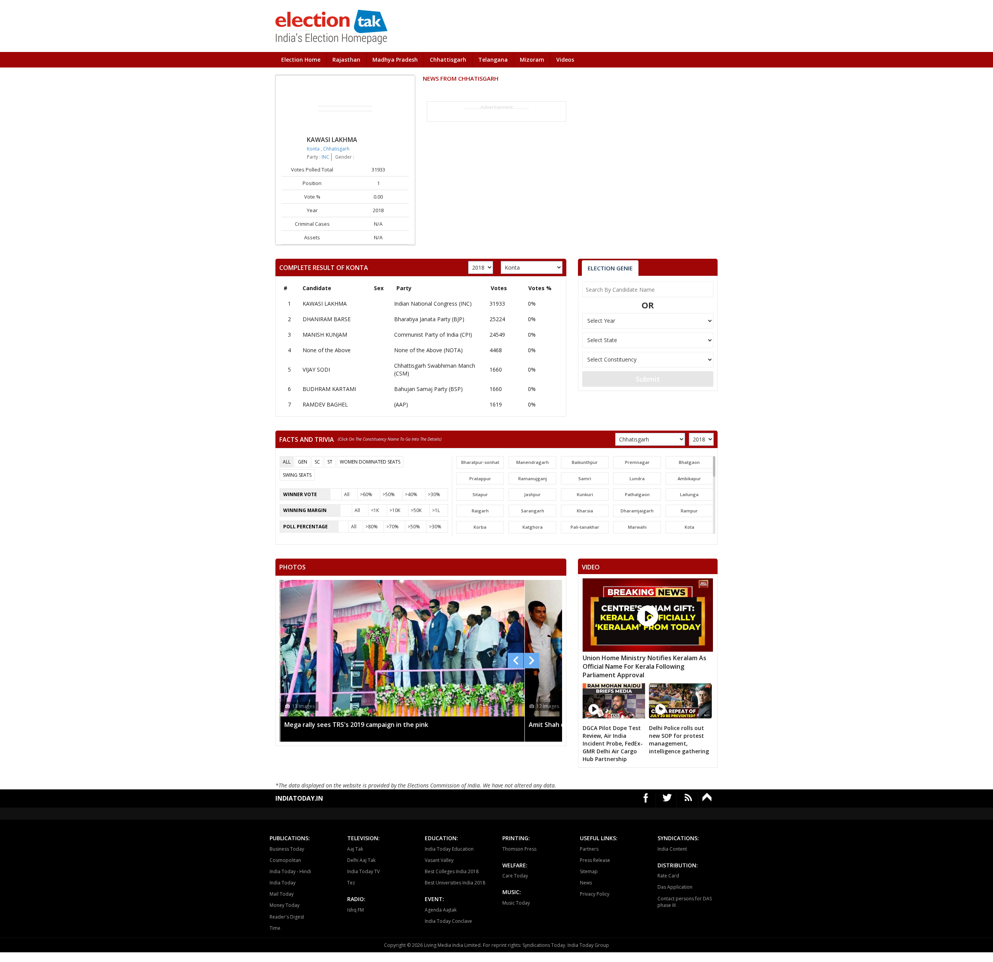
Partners (589, 849)
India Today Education (449, 849)
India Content (672, 849)
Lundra (637, 478)
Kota (689, 527)
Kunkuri (585, 494)
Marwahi (637, 527)
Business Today (287, 849)
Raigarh (480, 511)
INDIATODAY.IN (299, 798)
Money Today (284, 905)
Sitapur (480, 494)
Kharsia (585, 511)
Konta (314, 148)
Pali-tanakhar (585, 527)
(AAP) (401, 404)
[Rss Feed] (688, 800)
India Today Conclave (448, 921)
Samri (584, 478)
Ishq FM (355, 910)
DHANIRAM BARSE (327, 319)
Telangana (493, 59)
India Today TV (363, 871)
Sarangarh (532, 511)
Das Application (674, 887)
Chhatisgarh (336, 148)
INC (325, 157)
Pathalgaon (637, 494)
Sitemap (589, 871)
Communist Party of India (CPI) (433, 334)
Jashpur (532, 494)
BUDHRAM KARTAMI (329, 389)
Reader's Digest (287, 917)
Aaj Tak (355, 849)
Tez (351, 882)
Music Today (516, 903)
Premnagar (637, 462)
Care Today (515, 875)
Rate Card (668, 875)
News (586, 882)
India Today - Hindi (290, 871)
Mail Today (282, 894)
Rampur (689, 511)
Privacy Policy (594, 894)
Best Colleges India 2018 (452, 871)
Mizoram (532, 59)
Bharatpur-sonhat (480, 462)
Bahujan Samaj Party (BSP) (428, 389)
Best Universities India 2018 (455, 882)
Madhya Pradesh (395, 59)
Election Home (300, 59)
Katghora (532, 527)
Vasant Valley (439, 860)
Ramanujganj (532, 478)
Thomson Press (519, 849)
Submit (648, 379)
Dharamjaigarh (637, 511)
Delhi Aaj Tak (361, 860)
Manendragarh (532, 462)
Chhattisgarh (448, 59)
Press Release (595, 860)
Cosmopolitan (285, 860)
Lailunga (689, 494)
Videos (565, 59)
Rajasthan (346, 59)
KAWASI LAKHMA (325, 303)
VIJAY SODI (316, 369)
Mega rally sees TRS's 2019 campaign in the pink (356, 724)
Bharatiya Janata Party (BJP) (429, 319)
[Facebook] (646, 800)
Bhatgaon (689, 462)
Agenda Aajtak (441, 910)
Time (275, 928)
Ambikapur (689, 478)
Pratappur (480, 478)
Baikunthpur (585, 462)
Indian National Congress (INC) (433, 303)
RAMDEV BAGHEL (325, 404)
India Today (283, 882)
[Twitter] (667, 800)
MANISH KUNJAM (325, 334)
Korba (480, 527)
